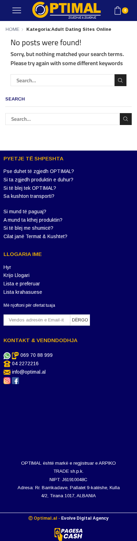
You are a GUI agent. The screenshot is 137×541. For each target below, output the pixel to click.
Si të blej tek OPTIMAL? (30, 188)
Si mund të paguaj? (25, 211)
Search (120, 80)
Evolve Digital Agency (85, 518)
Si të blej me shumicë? (28, 228)
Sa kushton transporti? (29, 196)
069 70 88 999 (36, 355)
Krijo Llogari (17, 275)
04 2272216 (25, 363)
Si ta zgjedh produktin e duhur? (38, 179)
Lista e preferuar (22, 283)
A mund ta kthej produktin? (33, 220)
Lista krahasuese (23, 292)
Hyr (7, 267)
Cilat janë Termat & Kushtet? (35, 236)
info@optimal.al (29, 372)
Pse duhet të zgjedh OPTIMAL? (39, 171)
